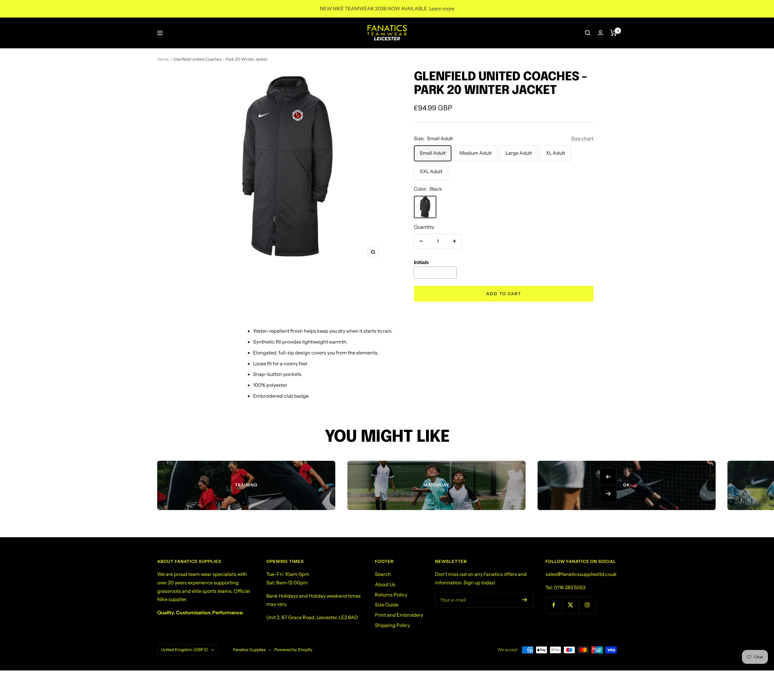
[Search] (587, 33)
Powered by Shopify (293, 649)
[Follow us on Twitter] (570, 605)
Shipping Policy (392, 625)
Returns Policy (391, 595)
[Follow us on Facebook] (553, 605)
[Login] (600, 32)
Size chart (582, 138)
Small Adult (433, 153)
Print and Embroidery (399, 615)
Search (383, 574)
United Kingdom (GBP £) (184, 649)
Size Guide (386, 605)
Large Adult (519, 153)
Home (163, 59)
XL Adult (555, 153)
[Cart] (613, 33)
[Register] (524, 600)
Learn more (441, 8)
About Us (385, 584)
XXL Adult (431, 171)
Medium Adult (476, 153)
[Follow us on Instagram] (587, 605)
